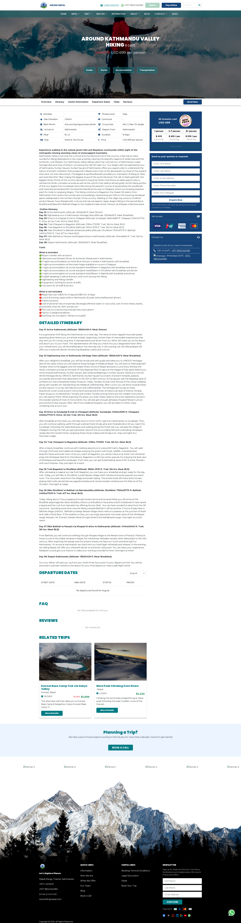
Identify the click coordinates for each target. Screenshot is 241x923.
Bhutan (101, 13)
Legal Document (130, 876)
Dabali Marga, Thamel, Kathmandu (56, 879)
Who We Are (86, 876)
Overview (46, 102)
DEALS (152, 5)
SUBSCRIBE (172, 902)
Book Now (192, 101)
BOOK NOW (176, 146)
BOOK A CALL (120, 747)
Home (63, 13)
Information (118, 13)
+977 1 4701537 (46, 884)
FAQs (116, 102)
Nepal (74, 13)
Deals (175, 13)
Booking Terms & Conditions (136, 871)
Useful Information (78, 102)
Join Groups (111, 5)
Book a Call (86, 896)
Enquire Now (175, 200)
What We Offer (88, 881)
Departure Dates (101, 102)
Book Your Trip (129, 886)
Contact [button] (160, 13)
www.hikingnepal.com (50, 899)
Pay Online (171, 5)
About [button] (134, 13)
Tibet (87, 13)
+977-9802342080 (134, 5)
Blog (147, 13)
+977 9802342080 (181, 250)
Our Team (85, 886)
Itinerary (59, 102)
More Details (52, 713)
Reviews (127, 102)
